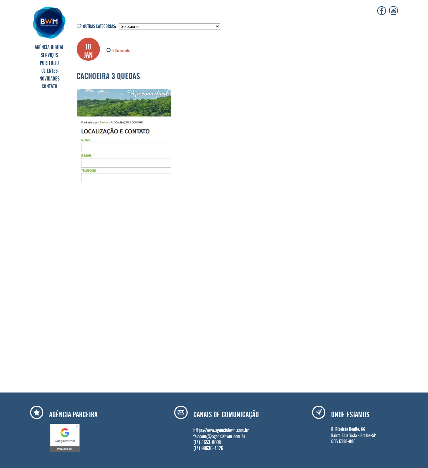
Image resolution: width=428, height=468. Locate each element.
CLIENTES (49, 69)
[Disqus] (143, 268)
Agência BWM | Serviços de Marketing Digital (49, 22)
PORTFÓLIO (49, 62)
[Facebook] (381, 10)
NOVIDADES (49, 77)
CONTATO (49, 85)
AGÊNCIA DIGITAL (49, 46)
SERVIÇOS (49, 54)
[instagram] (393, 10)
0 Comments (121, 50)
